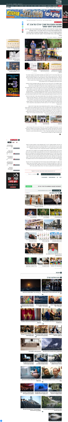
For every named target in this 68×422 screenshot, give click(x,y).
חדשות (60, 5)
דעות (32, 5)
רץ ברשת (12, 5)
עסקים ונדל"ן (21, 5)
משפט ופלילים (44, 5)
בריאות (35, 5)
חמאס (60, 177)
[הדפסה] (22, 28)
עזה (57, 177)
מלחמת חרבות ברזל (44, 177)
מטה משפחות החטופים (52, 177)
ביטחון (55, 7)
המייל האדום (10, 4)
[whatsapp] (22, 26)
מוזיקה (39, 5)
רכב (29, 5)
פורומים (8, 5)
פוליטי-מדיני (49, 5)
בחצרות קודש (55, 5)
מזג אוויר (47, 7)
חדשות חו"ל (51, 7)
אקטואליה (58, 7)
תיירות (26, 5)
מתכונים (16, 5)
